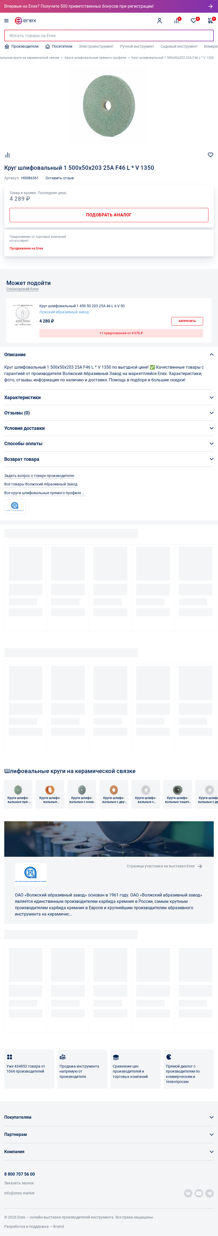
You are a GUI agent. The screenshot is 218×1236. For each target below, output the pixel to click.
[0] (193, 20)
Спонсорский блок (22, 289)
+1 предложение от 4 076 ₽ (121, 333)
